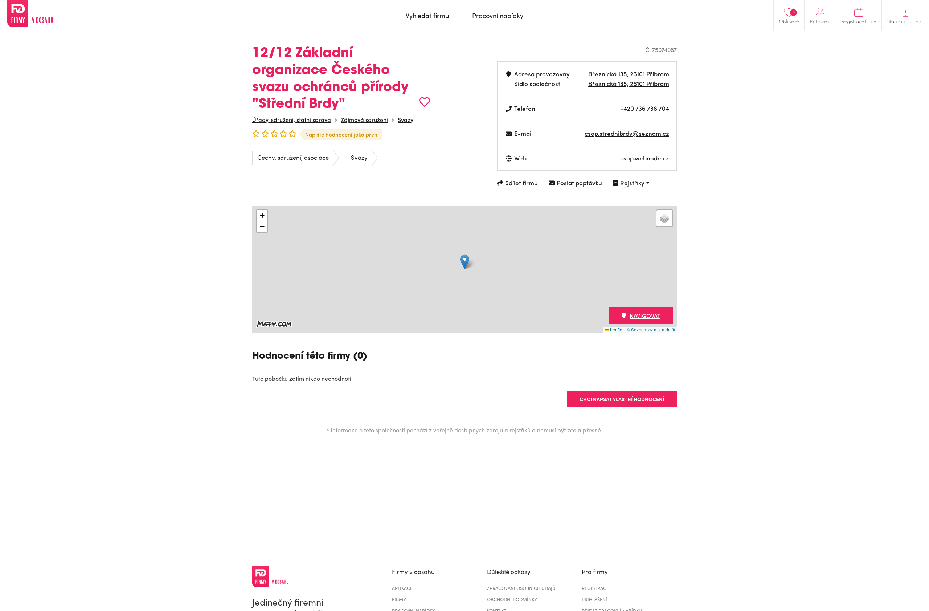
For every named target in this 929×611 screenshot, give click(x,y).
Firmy (399, 599)
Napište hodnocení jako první (342, 134)
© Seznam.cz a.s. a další (651, 329)
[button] (464, 261)
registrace (595, 587)
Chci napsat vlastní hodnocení (622, 399)
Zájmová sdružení (364, 119)
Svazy (405, 119)
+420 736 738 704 (645, 108)
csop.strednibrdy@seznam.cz (627, 133)
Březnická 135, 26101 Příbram (628, 73)
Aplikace (402, 587)
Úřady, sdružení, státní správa (291, 119)
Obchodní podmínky (512, 599)
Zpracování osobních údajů (521, 587)
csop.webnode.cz (644, 158)
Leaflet (616, 329)
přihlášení (594, 599)
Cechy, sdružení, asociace (293, 157)
